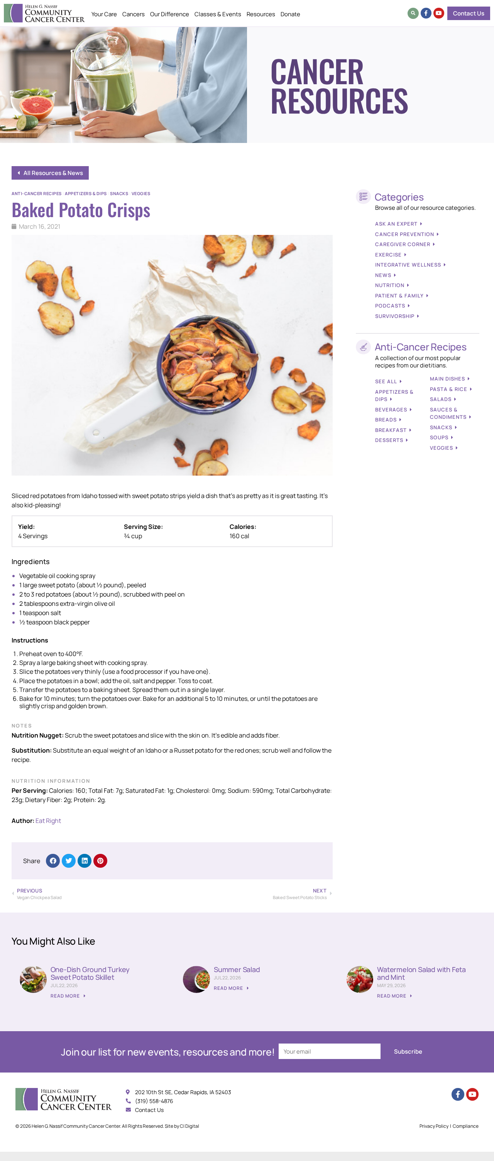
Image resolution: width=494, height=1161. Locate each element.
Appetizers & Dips (86, 193)
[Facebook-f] (426, 13)
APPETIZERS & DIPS (394, 395)
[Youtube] (438, 13)
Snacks (119, 193)
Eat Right (48, 820)
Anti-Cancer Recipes (37, 193)
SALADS (441, 399)
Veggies (141, 193)
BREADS (386, 419)
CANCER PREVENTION (404, 234)
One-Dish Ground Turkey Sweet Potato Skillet (90, 973)
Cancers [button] (133, 14)
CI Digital (189, 1126)
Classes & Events (218, 14)
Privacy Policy (434, 1126)
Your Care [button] (104, 14)
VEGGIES (441, 447)
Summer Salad (237, 969)
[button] (413, 13)
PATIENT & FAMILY (399, 295)
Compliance (466, 1126)
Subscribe (408, 1051)
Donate (290, 14)
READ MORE (66, 996)
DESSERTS (389, 440)
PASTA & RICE (448, 389)
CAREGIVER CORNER (402, 244)
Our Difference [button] (169, 14)
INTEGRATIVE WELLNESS (408, 264)
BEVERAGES (391, 409)
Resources (261, 14)
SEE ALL (386, 381)
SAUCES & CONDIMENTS (448, 413)
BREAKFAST (391, 430)
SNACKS (441, 427)
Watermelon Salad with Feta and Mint (421, 973)
